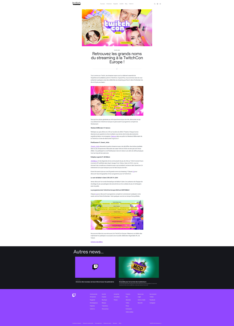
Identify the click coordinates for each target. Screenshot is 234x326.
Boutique (104, 300)
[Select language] (157, 3)
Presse (116, 300)
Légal (139, 297)
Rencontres (105, 309)
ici (133, 171)
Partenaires (115, 323)
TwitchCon (105, 306)
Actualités (117, 297)
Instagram (152, 303)
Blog (126, 3)
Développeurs (94, 303)
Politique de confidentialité (88, 323)
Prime (127, 306)
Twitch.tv (131, 3)
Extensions (129, 309)
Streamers (109, 3)
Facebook (152, 300)
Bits (127, 297)
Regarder (115, 3)
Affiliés (120, 323)
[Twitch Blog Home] (76, 3)
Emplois (104, 297)
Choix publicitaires (98, 323)
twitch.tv (92, 309)
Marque (104, 303)
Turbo (127, 303)
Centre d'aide (141, 300)
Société (121, 3)
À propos (102, 3)
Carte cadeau (129, 312)
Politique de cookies (107, 323)
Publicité (92, 306)
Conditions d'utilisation (76, 323)
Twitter (152, 297)
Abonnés (128, 300)
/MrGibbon (94, 161)
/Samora (113, 136)
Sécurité (140, 303)
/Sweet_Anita (95, 146)
